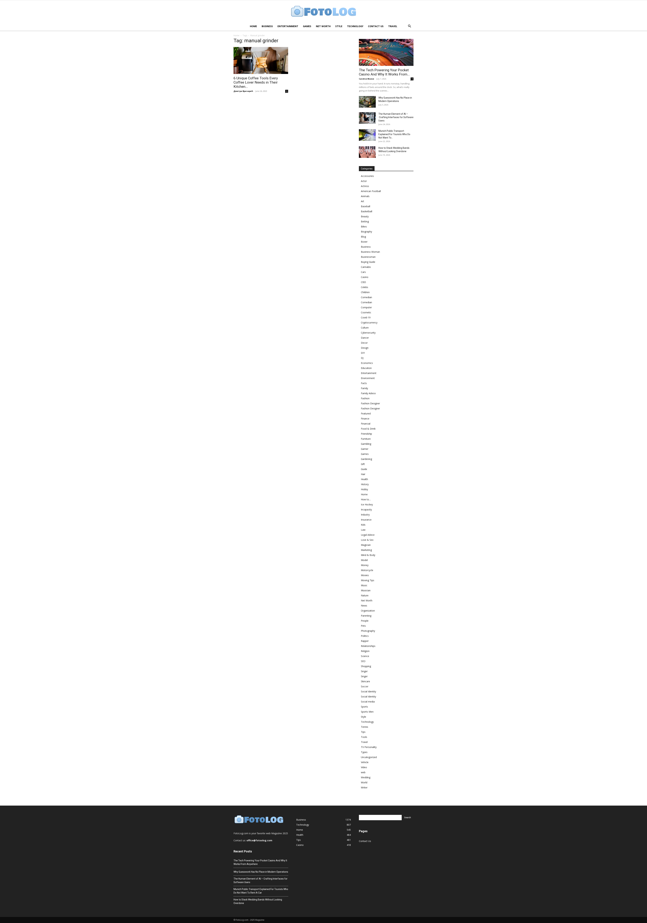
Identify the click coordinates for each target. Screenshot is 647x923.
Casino (364, 277)
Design (364, 347)
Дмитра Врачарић (243, 91)
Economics (367, 363)
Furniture (366, 438)
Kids (363, 524)
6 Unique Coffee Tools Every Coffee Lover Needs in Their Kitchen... (256, 82)
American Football (371, 191)
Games (307, 26)
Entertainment (288, 26)
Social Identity (368, 691)
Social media (368, 701)
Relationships (368, 646)
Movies (365, 575)
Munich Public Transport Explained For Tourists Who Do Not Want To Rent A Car (261, 891)
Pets (363, 625)
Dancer (365, 337)
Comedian (366, 297)
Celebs (364, 287)
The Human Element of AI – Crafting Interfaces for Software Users (395, 117)
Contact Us (375, 26)
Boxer (364, 241)
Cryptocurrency (369, 322)
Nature (364, 595)
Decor (364, 342)
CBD (363, 282)
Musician (366, 590)
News (364, 605)
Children (365, 292)
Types (364, 752)
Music (364, 585)
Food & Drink (368, 428)
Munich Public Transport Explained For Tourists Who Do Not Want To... (394, 134)
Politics (365, 635)
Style (338, 26)
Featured (366, 413)
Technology (355, 26)
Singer (364, 671)
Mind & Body (368, 555)
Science (365, 656)
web (363, 772)
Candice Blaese (366, 78)
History (365, 484)
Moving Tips (367, 580)
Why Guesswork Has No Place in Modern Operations (261, 871)
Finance (365, 418)
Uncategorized (369, 757)
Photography (368, 630)
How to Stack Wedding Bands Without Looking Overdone (258, 901)
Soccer (364, 686)
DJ (362, 357)
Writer (364, 787)
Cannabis (366, 267)
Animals (365, 196)
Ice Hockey (367, 504)
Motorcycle (367, 570)
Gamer (364, 448)
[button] (409, 26)
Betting (365, 221)
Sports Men (367, 711)
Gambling (366, 443)
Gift (363, 464)
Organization (368, 610)
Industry (365, 514)
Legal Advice (368, 534)
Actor (364, 181)
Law (363, 529)
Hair (363, 474)
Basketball (366, 211)
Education (366, 368)
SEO (363, 661)
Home (253, 26)
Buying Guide (368, 261)
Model (364, 560)
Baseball (365, 206)
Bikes (364, 226)
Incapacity (366, 509)
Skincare (365, 681)
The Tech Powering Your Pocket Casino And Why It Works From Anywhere (260, 862)
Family (364, 388)
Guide (364, 469)
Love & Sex (367, 539)
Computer (366, 307)
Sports (364, 706)
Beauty (365, 216)
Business (267, 26)
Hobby (364, 489)
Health (364, 479)
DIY (363, 352)
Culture (365, 327)
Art (362, 201)
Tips (363, 731)
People (364, 620)
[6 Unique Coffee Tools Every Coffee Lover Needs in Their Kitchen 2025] (261, 60)
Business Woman (370, 251)
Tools (364, 737)
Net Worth (323, 26)
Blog (363, 236)
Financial (365, 423)
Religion (365, 651)
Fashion (365, 398)
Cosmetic (366, 312)
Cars (363, 272)
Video (364, 767)
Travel (392, 26)
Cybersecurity (368, 332)
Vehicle (364, 762)
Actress (365, 186)
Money (364, 565)
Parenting (366, 615)
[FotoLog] (323, 11)
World (364, 782)
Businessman (368, 256)
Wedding (365, 777)
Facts (364, 383)
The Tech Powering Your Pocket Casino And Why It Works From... (384, 72)
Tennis (364, 726)
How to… (366, 499)
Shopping (366, 666)
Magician (366, 544)
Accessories (367, 176)
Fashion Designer (370, 403)
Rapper (365, 641)
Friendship (366, 433)
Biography (366, 231)
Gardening (366, 459)
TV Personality (369, 747)
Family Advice (368, 393)
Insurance (366, 519)
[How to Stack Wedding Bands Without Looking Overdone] (367, 152)
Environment (368, 378)
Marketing (366, 550)
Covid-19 (366, 317)
